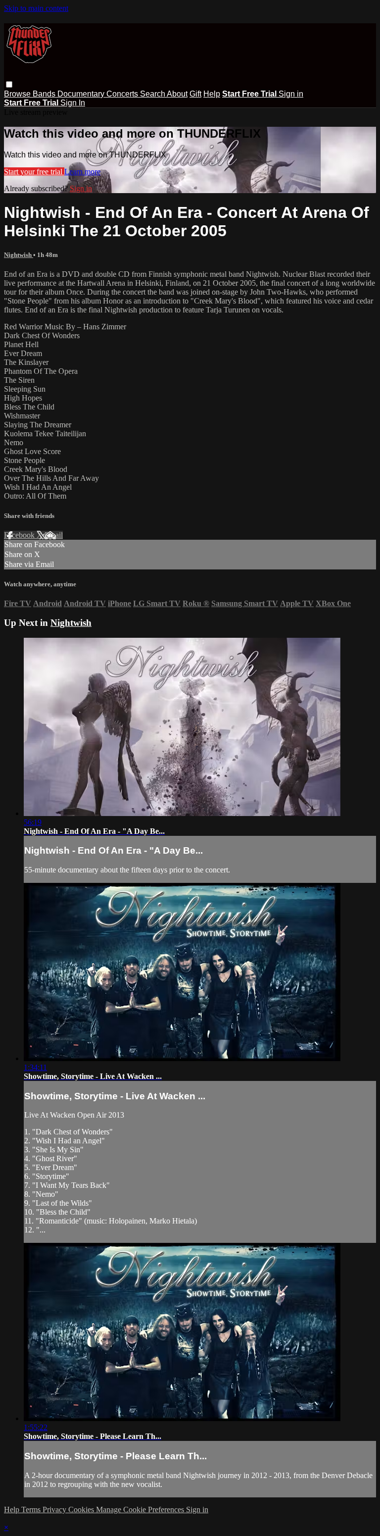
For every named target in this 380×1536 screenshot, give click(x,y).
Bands (45, 94)
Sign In (72, 103)
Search (153, 94)
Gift (195, 94)
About (177, 94)
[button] (9, 84)
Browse (18, 94)
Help (211, 94)
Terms (32, 1509)
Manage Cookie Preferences (141, 1509)
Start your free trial (34, 171)
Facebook (20, 535)
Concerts (123, 94)
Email (54, 535)
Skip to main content (36, 8)
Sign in (291, 94)
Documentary (81, 94)
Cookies (82, 1509)
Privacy (55, 1509)
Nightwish (18, 254)
